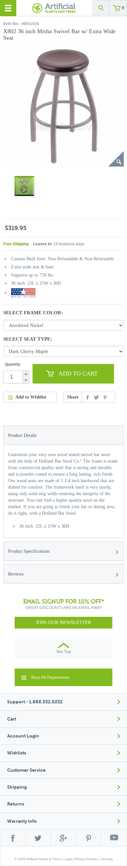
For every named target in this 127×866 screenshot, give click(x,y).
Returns (15, 804)
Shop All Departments (50, 677)
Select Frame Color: (33, 312)
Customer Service (26, 770)
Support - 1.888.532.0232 (35, 701)
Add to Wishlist (30, 397)
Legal (68, 859)
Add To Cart (78, 373)
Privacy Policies (86, 859)
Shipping (17, 787)
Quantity (13, 364)
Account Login (23, 736)
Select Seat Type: (27, 339)
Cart (11, 719)
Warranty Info (22, 821)
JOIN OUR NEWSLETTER (63, 622)
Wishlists (16, 753)
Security (107, 859)
